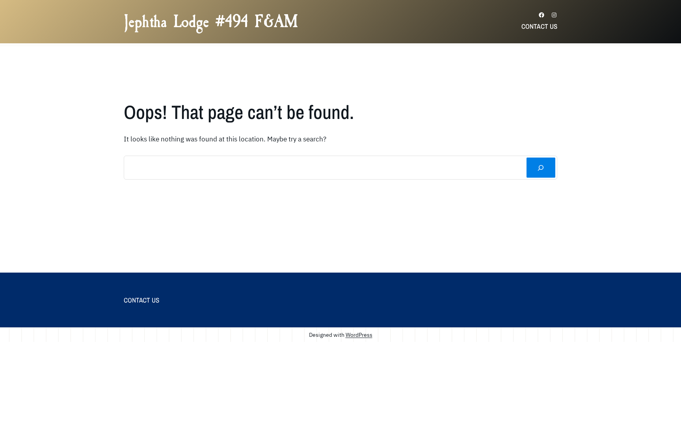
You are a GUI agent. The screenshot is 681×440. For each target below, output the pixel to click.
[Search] (541, 168)
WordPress (359, 334)
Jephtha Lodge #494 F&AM (211, 21)
